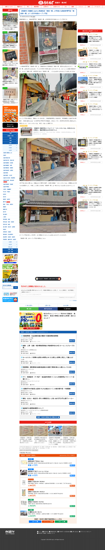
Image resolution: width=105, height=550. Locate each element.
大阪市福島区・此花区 (8, 162)
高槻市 (4, 206)
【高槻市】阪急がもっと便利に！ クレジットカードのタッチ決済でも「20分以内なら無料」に (10, 27)
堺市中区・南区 (6, 224)
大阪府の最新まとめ (7, 152)
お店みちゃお (56, 6)
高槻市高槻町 (35, 450)
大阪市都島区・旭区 (7, 165)
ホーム (40, 531)
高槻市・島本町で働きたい (28, 332)
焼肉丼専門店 (28, 450)
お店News (46, 6)
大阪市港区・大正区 (7, 175)
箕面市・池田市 (6, 199)
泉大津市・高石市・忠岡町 (9, 226)
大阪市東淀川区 (6, 157)
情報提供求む (53, 531)
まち (66, 6)
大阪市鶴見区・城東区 (8, 167)
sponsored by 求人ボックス (42, 332)
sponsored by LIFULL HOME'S (67, 455)
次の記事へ (66, 305)
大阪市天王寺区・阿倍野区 (9, 177)
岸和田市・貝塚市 (7, 231)
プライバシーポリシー (85, 531)
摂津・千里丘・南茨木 (8, 204)
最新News (19, 6)
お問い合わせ (75, 531)
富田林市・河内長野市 (8, 234)
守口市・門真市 (6, 191)
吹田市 (4, 194)
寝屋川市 (5, 209)
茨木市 (4, 196)
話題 (73, 6)
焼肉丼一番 (22, 450)
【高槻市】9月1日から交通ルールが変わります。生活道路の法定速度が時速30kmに (95, 65)
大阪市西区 (5, 172)
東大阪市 (5, 214)
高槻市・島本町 (61, 3)
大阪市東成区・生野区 (8, 170)
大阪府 (33, 16)
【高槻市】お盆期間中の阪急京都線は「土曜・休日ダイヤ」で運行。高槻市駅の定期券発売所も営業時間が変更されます (94, 191)
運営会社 (46, 531)
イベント (81, 6)
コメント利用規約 (73, 300)
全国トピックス (9, 6)
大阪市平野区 (6, 186)
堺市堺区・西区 (6, 219)
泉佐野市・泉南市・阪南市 (9, 237)
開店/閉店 (36, 6)
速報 (89, 6)
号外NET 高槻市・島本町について (47, 533)
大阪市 (4, 155)
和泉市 (4, 229)
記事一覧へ (48, 305)
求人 (28, 6)
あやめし (29, 452)
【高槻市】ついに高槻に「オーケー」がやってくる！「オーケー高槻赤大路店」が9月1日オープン (10, 63)
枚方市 (4, 211)
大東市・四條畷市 (7, 189)
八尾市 (4, 216)
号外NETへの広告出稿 (64, 531)
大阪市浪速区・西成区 (8, 184)
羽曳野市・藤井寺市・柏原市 (9, 239)
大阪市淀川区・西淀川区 (8, 160)
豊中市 (6, 201)
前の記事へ (30, 305)
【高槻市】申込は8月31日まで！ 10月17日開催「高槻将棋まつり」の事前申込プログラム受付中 (10, 45)
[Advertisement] (90, 19)
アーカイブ (97, 6)
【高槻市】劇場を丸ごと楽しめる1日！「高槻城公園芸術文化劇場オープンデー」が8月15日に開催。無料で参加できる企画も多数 (95, 81)
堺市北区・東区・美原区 (8, 221)
